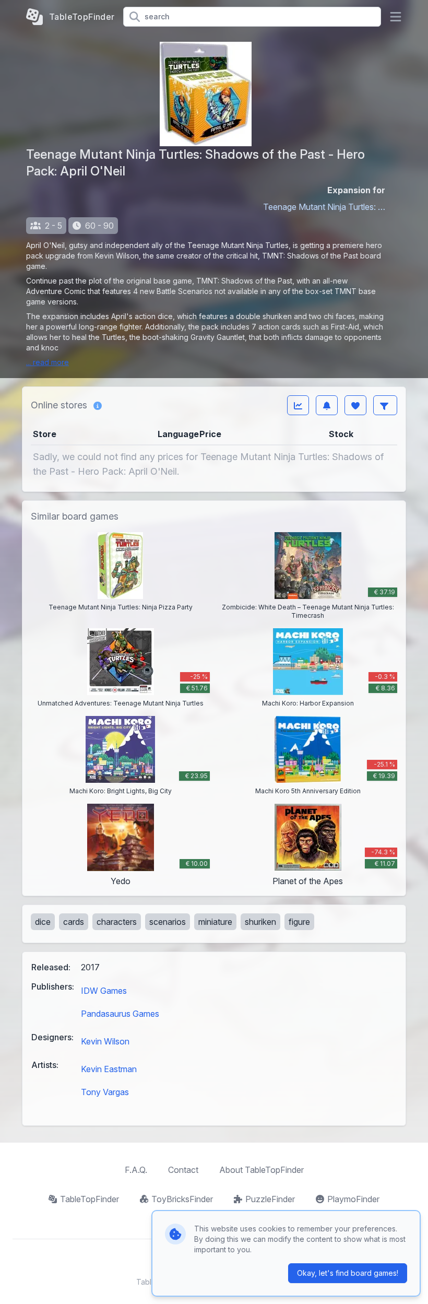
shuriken (260, 922)
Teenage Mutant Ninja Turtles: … (324, 207)
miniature (215, 922)
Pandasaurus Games (120, 1013)
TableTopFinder (89, 1199)
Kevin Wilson (105, 1041)
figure (299, 922)
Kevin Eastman (109, 1069)
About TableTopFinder (261, 1170)
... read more (47, 362)
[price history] (298, 405)
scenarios (167, 922)
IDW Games (104, 990)
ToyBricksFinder (182, 1199)
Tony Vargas (105, 1092)
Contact (183, 1170)
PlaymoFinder (353, 1199)
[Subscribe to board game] (327, 405)
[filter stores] (385, 405)
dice (43, 922)
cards (73, 922)
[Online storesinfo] (97, 405)
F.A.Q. (136, 1170)
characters (117, 922)
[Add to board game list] (355, 405)
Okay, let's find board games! (347, 1272)
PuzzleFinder (270, 1199)
